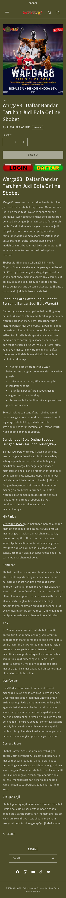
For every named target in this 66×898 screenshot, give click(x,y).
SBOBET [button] (11, 833)
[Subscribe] (53, 858)
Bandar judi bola (13, 451)
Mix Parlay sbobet (13, 524)
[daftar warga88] (33, 167)
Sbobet (7, 262)
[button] (7, 13)
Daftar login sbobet (14, 311)
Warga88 (8, 202)
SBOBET (33, 849)
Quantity (7, 134)
